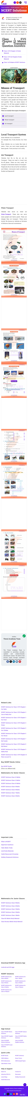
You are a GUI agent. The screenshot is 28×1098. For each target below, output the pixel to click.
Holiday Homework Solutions (10, 857)
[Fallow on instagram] (17, 661)
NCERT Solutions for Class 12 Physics (6, 990)
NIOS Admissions (5, 1061)
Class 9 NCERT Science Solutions (21, 1032)
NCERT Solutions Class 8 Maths (10, 789)
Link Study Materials (7, 851)
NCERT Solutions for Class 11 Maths (20, 981)
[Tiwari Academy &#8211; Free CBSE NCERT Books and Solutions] (4, 3)
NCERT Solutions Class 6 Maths (10, 796)
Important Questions (7, 844)
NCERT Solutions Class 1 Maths (10, 915)
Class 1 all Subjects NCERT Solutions (14, 62)
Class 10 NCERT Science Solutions (5, 1041)
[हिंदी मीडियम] (15, 2)
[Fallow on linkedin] (14, 661)
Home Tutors (18, 1058)
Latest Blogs (4, 1077)
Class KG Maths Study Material (10, 918)
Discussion (18, 1074)
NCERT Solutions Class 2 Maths (10, 912)
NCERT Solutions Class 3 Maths (10, 909)
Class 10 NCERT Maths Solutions (21, 1037)
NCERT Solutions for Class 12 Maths (6, 986)
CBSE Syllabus (4, 1058)
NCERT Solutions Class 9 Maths (10, 786)
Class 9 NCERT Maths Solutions (6, 1032)
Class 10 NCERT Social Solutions (6, 1045)
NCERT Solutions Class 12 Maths (10, 777)
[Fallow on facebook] (7, 661)
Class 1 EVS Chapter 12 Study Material (12, 52)
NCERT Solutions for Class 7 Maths (20, 977)
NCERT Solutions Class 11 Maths (10, 780)
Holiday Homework (20, 1077)
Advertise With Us (5, 1074)
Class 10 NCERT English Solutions (19, 1041)
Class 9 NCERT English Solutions (7, 1037)
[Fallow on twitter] (10, 661)
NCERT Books (4, 1055)
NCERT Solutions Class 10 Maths (10, 783)
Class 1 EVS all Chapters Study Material (13, 58)
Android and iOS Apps (7, 967)
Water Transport (6, 214)
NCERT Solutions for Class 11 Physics (20, 986)
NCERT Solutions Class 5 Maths (10, 903)
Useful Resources (5, 1079)
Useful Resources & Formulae (9, 854)
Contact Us (18, 1071)
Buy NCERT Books (6, 766)
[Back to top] (24, 1084)
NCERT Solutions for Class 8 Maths (6, 981)
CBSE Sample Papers (20, 1061)
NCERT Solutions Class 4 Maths (10, 906)
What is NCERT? (6, 841)
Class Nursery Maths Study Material (11, 921)
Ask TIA (22, 1094)
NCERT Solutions (19, 1055)
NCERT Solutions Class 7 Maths (10, 793)
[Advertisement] (14, 189)
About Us (3, 1071)
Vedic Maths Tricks (7, 848)
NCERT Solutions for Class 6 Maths (6, 977)
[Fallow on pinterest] (20, 661)
